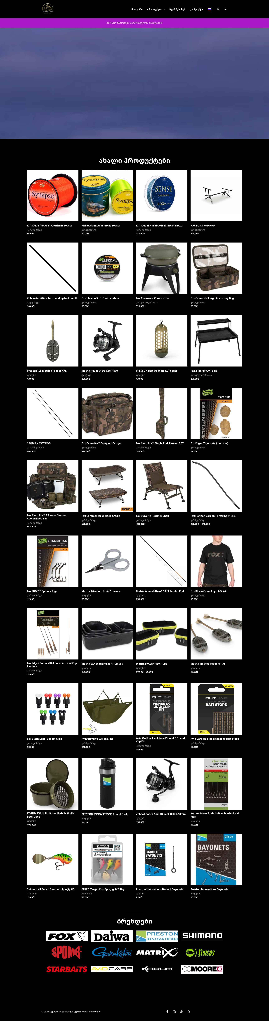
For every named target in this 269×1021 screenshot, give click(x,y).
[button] (218, 9)
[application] (163, 9)
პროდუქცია (154, 9)
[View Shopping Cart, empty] (225, 9)
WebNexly (88, 1011)
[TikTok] (181, 1011)
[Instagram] (174, 1011)
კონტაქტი (196, 9)
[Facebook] (167, 1011)
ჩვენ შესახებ (177, 9)
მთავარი (137, 9)
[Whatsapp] (188, 1011)
